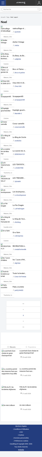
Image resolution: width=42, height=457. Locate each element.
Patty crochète (18, 287)
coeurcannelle (20, 127)
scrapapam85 (20, 100)
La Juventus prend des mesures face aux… (27, 370)
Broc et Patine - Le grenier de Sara (26, 69)
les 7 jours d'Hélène (20, 260)
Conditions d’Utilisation (21, 429)
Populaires (32, 347)
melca (17, 45)
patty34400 (19, 290)
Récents (13, 347)
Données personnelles (21, 438)
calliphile (18, 59)
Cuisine (6, 64)
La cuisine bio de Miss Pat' (23, 151)
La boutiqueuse (20, 195)
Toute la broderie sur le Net (23, 273)
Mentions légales (21, 426)
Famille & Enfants (9, 227)
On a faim (16, 232)
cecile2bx (18, 141)
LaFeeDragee (19, 209)
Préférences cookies (21, 441)
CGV (21, 432)
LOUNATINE (19, 168)
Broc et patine (20, 73)
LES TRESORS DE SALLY (22, 178)
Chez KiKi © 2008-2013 (21, 83)
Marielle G (18, 113)
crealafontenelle (20, 249)
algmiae (17, 263)
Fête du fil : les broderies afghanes (28, 388)
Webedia (21, 450)
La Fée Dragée (18, 205)
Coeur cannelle (18, 124)
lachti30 (18, 32)
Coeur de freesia (20, 277)
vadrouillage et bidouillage (23, 28)
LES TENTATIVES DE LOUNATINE (26, 164)
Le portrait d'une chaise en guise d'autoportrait (28, 352)
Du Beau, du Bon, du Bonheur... (24, 56)
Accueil (3, 17)
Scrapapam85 (18, 96)
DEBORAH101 (20, 154)
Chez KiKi (18, 86)
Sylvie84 (18, 181)
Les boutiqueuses (19, 192)
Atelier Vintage (18, 42)
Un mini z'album (25, 405)
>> (23, 327)
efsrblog (18, 222)
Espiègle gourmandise (21, 110)
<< (23, 304)
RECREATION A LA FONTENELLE (25, 246)
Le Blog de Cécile (19, 137)
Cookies (21, 435)
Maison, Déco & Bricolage (12, 37)
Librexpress (19, 236)
